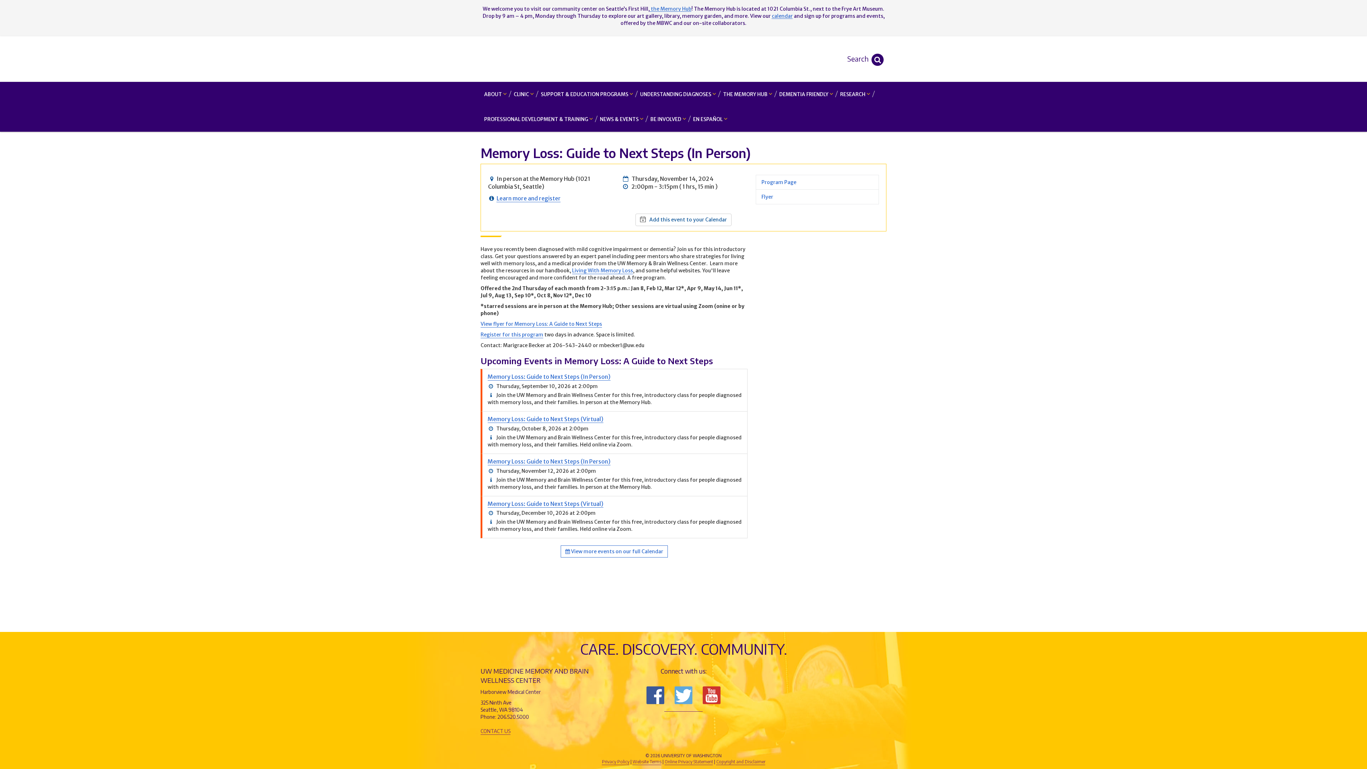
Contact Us (495, 731)
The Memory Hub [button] (746, 94)
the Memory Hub (670, 9)
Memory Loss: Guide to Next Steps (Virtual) (545, 419)
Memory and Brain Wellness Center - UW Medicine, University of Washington (684, 58)
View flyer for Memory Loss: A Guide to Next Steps (541, 324)
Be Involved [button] (666, 119)
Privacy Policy (615, 761)
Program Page (778, 182)
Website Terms (647, 761)
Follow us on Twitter (683, 695)
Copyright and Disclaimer (740, 761)
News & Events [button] (620, 119)
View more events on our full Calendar (616, 551)
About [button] (493, 94)
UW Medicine (625, 743)
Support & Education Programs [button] (585, 94)
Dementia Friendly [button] (804, 94)
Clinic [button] (522, 94)
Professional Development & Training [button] (536, 119)
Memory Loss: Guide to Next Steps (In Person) (549, 376)
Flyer (767, 197)
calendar (782, 16)
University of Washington (713, 743)
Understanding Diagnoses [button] (676, 94)
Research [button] (853, 94)
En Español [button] (708, 119)
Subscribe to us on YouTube (712, 695)
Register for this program (512, 334)
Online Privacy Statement (689, 761)
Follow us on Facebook (655, 695)
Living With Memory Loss (602, 270)
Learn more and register (529, 198)
